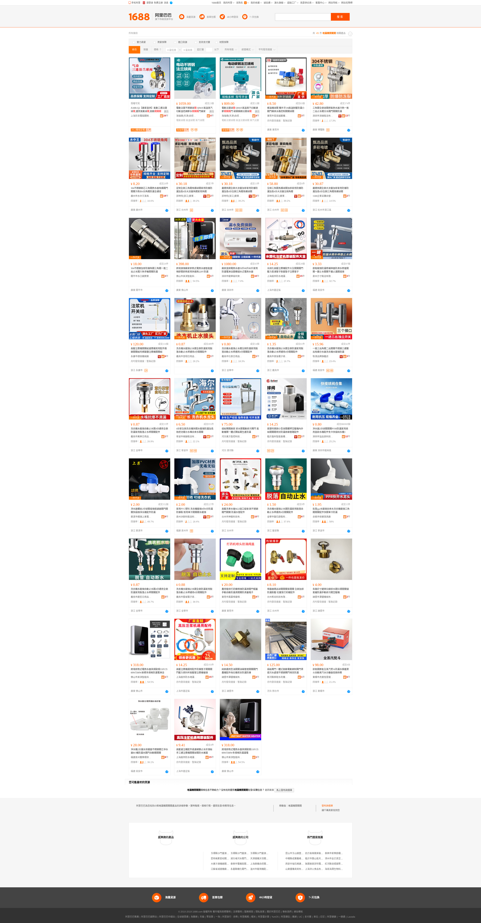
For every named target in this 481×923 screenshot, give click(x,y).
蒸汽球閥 (199, 120)
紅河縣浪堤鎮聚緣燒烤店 (337, 864)
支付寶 (308, 916)
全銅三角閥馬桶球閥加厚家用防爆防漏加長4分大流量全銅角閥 (285, 190)
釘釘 (322, 916)
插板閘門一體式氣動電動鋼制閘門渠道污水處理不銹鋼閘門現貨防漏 (285, 671)
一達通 (341, 916)
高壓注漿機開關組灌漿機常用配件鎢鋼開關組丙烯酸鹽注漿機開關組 (149, 350)
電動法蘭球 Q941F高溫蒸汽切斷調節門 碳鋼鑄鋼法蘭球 (240, 110)
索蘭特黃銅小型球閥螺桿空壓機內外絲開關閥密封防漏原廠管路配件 (285, 430)
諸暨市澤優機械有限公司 (323, 597)
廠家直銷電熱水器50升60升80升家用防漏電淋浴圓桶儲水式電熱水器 (240, 270)
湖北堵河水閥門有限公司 (243, 858)
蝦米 (253, 916)
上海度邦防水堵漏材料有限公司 (277, 276)
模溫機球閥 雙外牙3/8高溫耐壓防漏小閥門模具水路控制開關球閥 (285, 110)
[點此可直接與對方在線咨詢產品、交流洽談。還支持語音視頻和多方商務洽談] (303, 130)
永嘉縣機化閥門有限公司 (243, 869)
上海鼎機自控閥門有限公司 (263, 864)
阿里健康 (331, 916)
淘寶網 (194, 916)
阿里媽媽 (244, 916)
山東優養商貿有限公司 (296, 869)
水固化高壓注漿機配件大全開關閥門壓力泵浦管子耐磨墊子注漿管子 (285, 270)
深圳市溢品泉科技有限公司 (323, 436)
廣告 (166, 111)
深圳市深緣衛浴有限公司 (323, 116)
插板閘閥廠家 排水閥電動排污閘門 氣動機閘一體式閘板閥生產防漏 (240, 430)
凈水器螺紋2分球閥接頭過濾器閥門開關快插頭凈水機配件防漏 (149, 511)
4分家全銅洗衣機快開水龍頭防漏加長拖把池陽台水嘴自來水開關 (194, 430)
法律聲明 (237, 911)
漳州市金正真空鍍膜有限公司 (339, 858)
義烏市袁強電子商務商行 (277, 356)
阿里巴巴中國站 (167, 916)
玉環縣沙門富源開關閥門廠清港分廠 (249, 853)
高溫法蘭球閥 (242, 120)
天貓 (202, 916)
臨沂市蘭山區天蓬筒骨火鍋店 (319, 858)
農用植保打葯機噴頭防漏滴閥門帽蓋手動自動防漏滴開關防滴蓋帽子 (240, 591)
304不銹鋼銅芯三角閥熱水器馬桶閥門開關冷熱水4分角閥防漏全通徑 (149, 190)
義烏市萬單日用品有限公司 (141, 436)
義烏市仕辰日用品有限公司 (232, 356)
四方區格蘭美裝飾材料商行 (318, 853)
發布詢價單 (327, 806)
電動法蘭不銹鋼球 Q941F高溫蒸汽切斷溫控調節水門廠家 (194, 110)
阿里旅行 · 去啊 (230, 916)
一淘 (218, 916)
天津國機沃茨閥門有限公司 (263, 858)
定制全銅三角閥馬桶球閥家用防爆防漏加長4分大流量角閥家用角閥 (194, 190)
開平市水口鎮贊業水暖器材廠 (141, 276)
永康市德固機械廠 (140, 356)
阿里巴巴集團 (132, 916)
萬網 (294, 916)
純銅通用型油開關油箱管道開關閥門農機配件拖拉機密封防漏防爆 (240, 671)
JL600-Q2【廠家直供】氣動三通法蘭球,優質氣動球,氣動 (149, 110)
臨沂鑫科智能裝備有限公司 (277, 436)
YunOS (275, 916)
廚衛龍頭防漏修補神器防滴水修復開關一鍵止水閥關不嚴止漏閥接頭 (331, 270)
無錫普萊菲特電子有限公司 (318, 864)
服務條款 (248, 911)
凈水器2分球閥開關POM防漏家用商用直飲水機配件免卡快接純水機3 (330, 430)
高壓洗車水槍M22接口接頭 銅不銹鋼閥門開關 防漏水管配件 (240, 511)
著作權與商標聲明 (222, 911)
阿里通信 (285, 916)
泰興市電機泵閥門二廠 (242, 864)
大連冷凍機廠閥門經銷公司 (224, 864)
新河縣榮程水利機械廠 (277, 677)
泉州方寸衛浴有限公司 (323, 276)
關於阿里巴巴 (273, 911)
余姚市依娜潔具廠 (322, 516)
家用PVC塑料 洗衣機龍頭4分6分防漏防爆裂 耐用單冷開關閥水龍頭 (194, 511)
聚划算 (209, 916)
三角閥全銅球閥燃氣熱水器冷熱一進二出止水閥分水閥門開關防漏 (331, 110)
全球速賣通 (182, 916)
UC (300, 916)
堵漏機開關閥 (295, 806)
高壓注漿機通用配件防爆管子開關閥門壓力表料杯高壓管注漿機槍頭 (194, 671)
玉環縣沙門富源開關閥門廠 (224, 853)
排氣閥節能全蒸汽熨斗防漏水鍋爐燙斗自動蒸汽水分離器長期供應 (331, 671)
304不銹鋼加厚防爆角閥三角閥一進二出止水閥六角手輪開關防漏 (149, 270)
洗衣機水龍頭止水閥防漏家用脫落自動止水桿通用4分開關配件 (285, 511)
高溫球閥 (190, 120)
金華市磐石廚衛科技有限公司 (277, 516)
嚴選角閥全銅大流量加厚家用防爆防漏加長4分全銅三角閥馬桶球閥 (240, 190)
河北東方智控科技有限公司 (232, 436)
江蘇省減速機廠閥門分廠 (223, 869)
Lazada (351, 916)
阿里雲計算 (263, 916)
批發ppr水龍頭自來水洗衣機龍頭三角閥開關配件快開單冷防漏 (331, 511)
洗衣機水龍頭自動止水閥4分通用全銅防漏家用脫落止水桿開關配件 (149, 430)
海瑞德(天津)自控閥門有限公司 (186, 116)
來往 (316, 916)
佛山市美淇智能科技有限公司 (186, 276)
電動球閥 (180, 120)
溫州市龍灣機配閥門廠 (261, 869)
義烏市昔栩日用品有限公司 (186, 356)
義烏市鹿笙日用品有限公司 (141, 597)
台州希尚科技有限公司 (277, 597)
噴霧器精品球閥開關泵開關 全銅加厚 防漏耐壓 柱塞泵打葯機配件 (285, 591)
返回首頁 (269, 790)
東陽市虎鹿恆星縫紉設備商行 (323, 677)
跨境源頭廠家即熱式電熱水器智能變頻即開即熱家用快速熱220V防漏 (194, 270)
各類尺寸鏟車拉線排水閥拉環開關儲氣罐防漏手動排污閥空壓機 (331, 591)
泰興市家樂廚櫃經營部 (336, 853)
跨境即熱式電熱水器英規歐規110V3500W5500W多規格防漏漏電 (240, 751)
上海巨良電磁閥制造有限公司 (141, 116)
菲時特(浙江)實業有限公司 (186, 196)
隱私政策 (260, 911)
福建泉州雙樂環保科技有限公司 (141, 757)
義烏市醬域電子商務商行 (186, 597)
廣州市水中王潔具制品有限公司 (141, 196)
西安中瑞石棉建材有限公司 (298, 864)
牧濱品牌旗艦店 (320, 356)
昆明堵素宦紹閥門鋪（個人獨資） (228, 858)
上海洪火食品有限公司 (316, 869)
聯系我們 (287, 911)
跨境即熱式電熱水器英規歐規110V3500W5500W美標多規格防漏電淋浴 (149, 671)
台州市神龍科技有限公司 (232, 516)
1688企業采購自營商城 (323, 196)
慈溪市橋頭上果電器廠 (141, 516)
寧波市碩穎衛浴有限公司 (186, 436)
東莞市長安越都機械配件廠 (277, 116)
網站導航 (298, 911)
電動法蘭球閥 (228, 120)
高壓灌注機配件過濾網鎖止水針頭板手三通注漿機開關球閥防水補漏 (194, 751)
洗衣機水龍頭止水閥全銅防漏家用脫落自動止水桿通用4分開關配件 (194, 350)
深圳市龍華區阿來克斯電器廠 (232, 276)
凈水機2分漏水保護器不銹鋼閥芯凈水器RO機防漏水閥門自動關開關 (149, 751)
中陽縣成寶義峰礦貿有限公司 (300, 858)
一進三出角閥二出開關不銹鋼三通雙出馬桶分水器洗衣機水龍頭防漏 (331, 350)
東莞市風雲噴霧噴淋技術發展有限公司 (232, 597)
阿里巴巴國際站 (149, 916)
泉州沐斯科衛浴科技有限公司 (186, 516)
